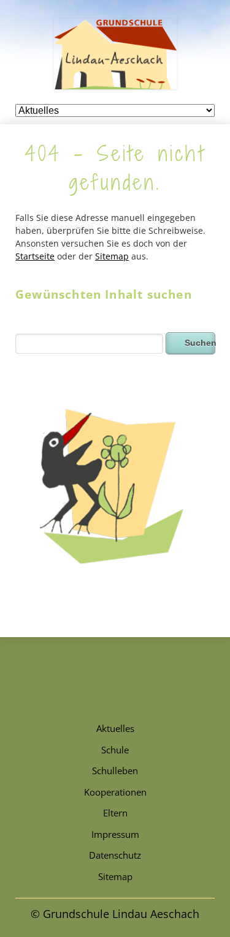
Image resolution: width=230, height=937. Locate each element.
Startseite (35, 256)
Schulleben (115, 770)
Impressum (115, 834)
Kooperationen (115, 792)
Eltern (115, 813)
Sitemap (112, 256)
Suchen (200, 343)
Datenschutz (115, 855)
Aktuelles (115, 728)
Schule (115, 750)
